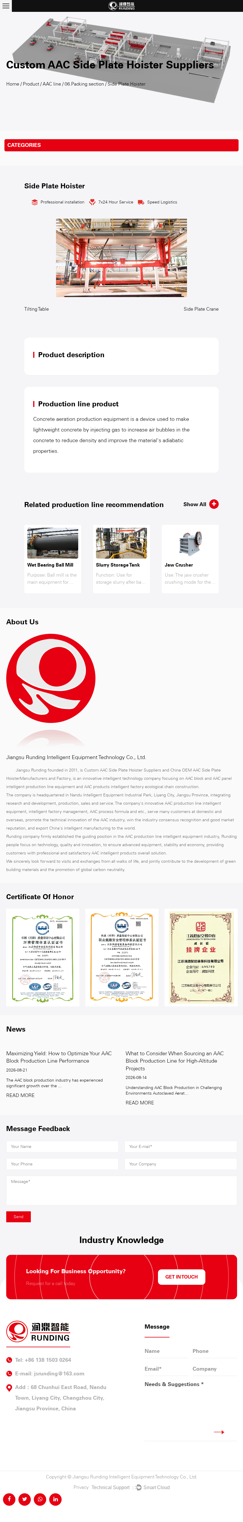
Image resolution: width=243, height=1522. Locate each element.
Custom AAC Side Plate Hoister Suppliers (122, 770)
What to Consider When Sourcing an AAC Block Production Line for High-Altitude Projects (175, 1061)
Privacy (81, 1487)
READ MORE (20, 1095)
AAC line (52, 84)
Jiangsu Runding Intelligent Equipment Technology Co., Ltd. (135, 1477)
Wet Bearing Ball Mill (50, 565)
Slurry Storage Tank (118, 565)
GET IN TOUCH (181, 1277)
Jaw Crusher (179, 565)
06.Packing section (84, 84)
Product (31, 84)
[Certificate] (42, 957)
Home (12, 84)
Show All (194, 504)
